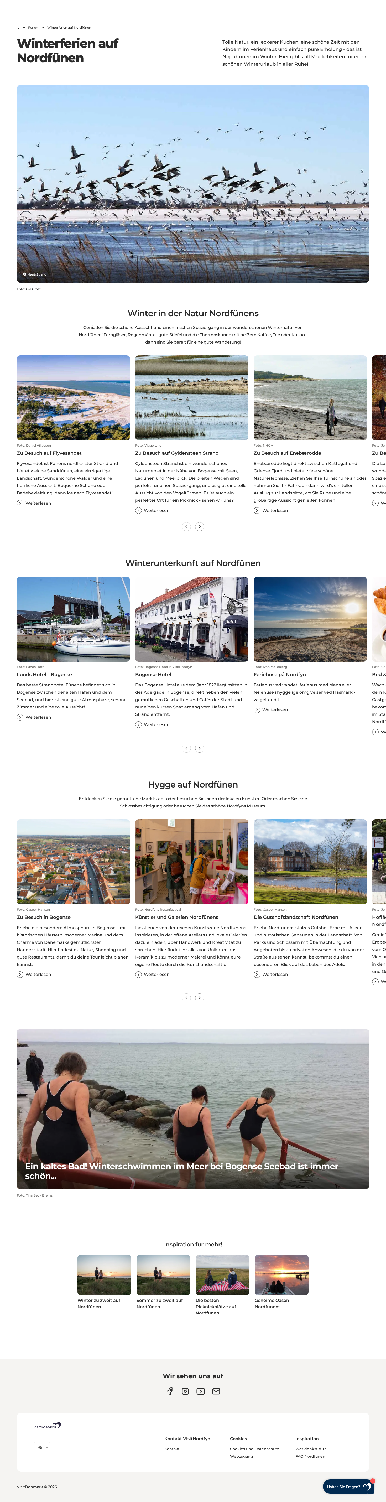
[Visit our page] (169, 1391)
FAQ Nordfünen (310, 1456)
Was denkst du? (310, 1449)
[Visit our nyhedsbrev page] (216, 1391)
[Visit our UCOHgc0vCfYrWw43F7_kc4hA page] (200, 1391)
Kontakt (172, 1449)
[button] (73, 474)
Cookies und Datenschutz (254, 1449)
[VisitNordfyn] (47, 1425)
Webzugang (241, 1456)
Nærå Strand (36, 274)
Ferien (33, 27)
